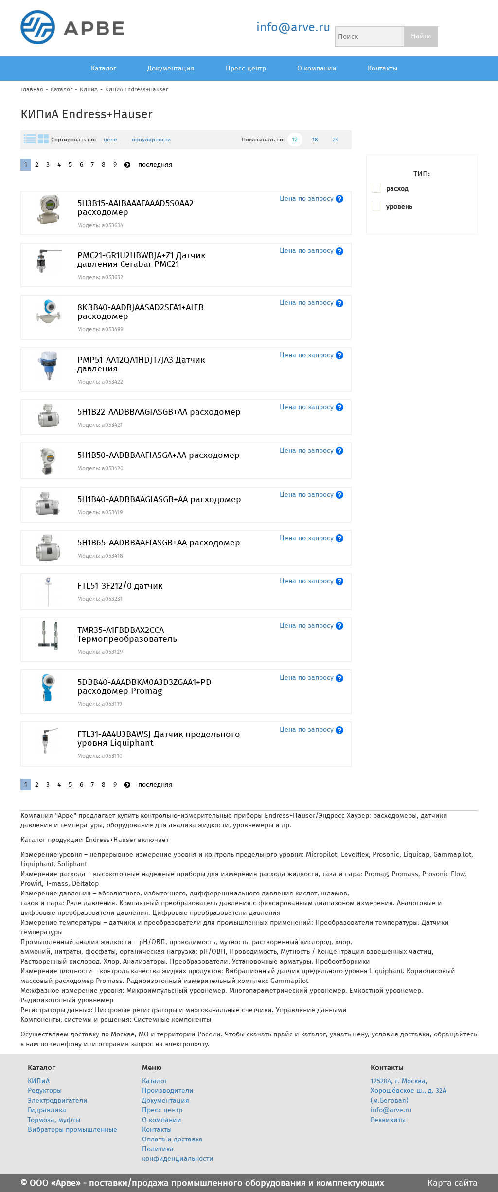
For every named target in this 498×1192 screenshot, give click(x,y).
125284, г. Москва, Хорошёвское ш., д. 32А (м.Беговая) (408, 1090)
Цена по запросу (307, 198)
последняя (155, 164)
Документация (171, 68)
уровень (399, 206)
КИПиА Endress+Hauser (136, 89)
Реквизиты (388, 1120)
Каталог (103, 68)
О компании (317, 68)
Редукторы (45, 1091)
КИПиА (89, 89)
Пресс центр (246, 68)
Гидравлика (47, 1110)
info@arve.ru (293, 27)
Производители (168, 1091)
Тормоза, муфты (54, 1120)
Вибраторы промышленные (72, 1129)
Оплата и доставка (172, 1139)
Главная (31, 89)
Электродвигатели (58, 1100)
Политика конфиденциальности (177, 1154)
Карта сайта (452, 1182)
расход (397, 188)
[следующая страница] (127, 165)
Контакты (382, 68)
